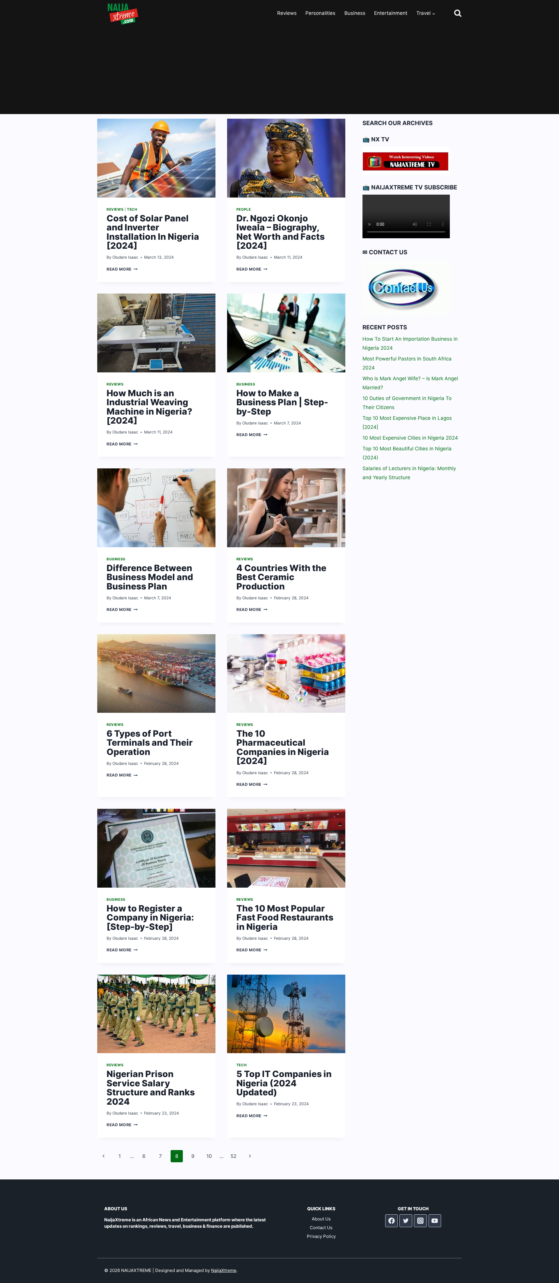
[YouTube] (435, 1220)
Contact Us (321, 1227)
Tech (132, 209)
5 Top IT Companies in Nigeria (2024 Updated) (284, 1083)
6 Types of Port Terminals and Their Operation (150, 742)
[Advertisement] (279, 70)
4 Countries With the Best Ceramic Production (281, 577)
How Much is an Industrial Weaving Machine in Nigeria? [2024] (149, 407)
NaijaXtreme (223, 1270)
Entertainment (390, 13)
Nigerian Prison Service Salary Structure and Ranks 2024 (151, 1088)
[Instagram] (420, 1220)
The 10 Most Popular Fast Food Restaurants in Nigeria (284, 917)
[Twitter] (405, 1220)
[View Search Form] (452, 13)
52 (233, 1156)
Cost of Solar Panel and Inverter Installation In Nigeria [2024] (153, 232)
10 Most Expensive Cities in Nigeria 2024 (410, 438)
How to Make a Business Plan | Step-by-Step (282, 402)
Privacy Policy (321, 1236)
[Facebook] (391, 1220)
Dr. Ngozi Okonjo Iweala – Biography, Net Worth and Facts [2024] (280, 232)
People (243, 209)
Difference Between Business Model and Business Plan (150, 577)
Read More (122, 269)
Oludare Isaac (125, 257)
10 (209, 1156)
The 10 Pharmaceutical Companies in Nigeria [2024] (282, 747)
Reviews (287, 13)
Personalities (320, 13)
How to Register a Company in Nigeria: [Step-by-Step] (150, 917)
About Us (321, 1219)
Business (354, 13)
